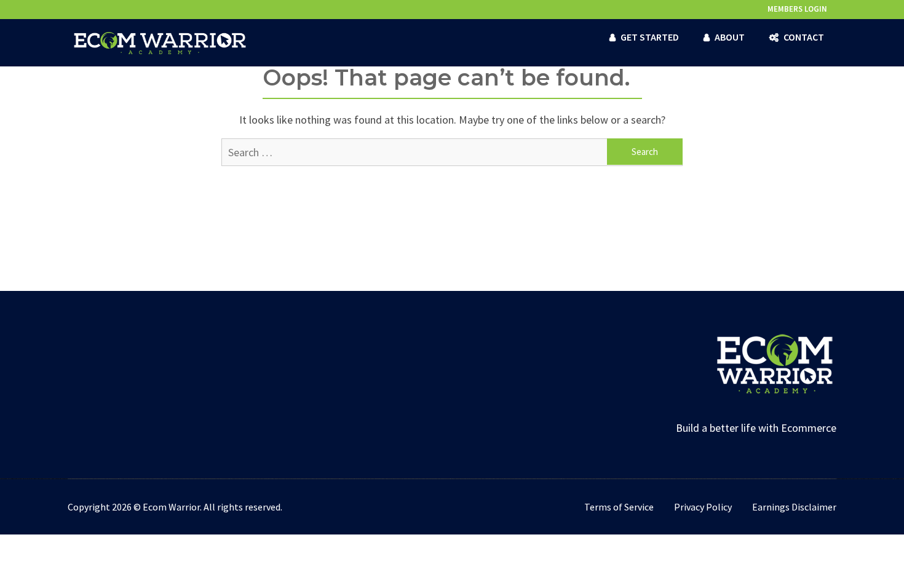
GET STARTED (650, 37)
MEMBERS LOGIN (797, 9)
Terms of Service (619, 507)
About (730, 37)
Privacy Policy (703, 507)
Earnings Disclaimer (794, 507)
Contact (803, 37)
